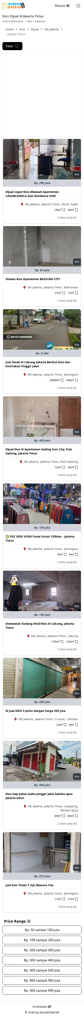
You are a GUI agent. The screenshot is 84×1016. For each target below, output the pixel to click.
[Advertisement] (42, 94)
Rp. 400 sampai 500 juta (42, 970)
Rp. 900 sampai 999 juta (42, 990)
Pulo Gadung (69, 462)
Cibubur (72, 719)
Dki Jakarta (51, 29)
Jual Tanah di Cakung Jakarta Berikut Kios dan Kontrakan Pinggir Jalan (38, 364)
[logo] (13, 5)
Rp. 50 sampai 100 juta (42, 930)
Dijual (35, 29)
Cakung (73, 636)
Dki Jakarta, (32, 204)
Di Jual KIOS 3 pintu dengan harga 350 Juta (35, 711)
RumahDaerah (49, 1012)
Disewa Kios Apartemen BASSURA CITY (33, 279)
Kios (22, 29)
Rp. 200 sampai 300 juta (42, 950)
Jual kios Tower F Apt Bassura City (29, 885)
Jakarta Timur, (50, 204)
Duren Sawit (69, 204)
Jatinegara (71, 374)
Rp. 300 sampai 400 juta (42, 960)
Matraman (71, 287)
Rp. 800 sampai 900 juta (42, 980)
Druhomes (40, 1007)
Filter (9, 46)
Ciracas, (60, 719)
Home (10, 29)
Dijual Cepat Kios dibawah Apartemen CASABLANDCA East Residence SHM (32, 194)
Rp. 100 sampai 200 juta (42, 940)
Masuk (60, 5)
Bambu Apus (69, 810)
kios (77, 174)
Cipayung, (71, 806)
